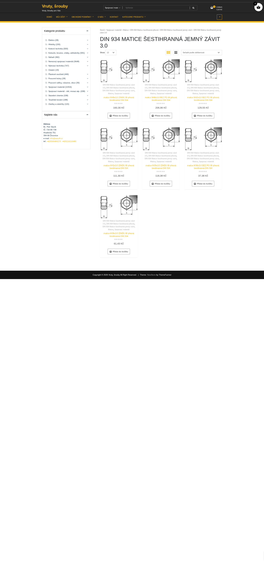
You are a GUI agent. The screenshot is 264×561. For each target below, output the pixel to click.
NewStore (151, 275)
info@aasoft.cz (56, 138)
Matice (125, 30)
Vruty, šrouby (55, 6)
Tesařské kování (55, 100)
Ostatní (51, 70)
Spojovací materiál (113, 30)
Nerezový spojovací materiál (60, 61)
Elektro (51, 40)
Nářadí (51, 57)
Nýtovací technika (56, 66)
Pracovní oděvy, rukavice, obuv (61, 83)
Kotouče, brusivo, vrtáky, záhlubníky (64, 53)
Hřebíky (51, 44)
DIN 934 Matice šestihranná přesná (144, 30)
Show (102, 52)
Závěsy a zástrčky (56, 104)
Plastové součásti (56, 74)
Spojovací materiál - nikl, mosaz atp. (64, 91)
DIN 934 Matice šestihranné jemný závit (176, 30)
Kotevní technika (55, 49)
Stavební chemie (55, 95)
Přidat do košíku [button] (120, 116)
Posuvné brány (54, 78)
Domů (102, 30)
